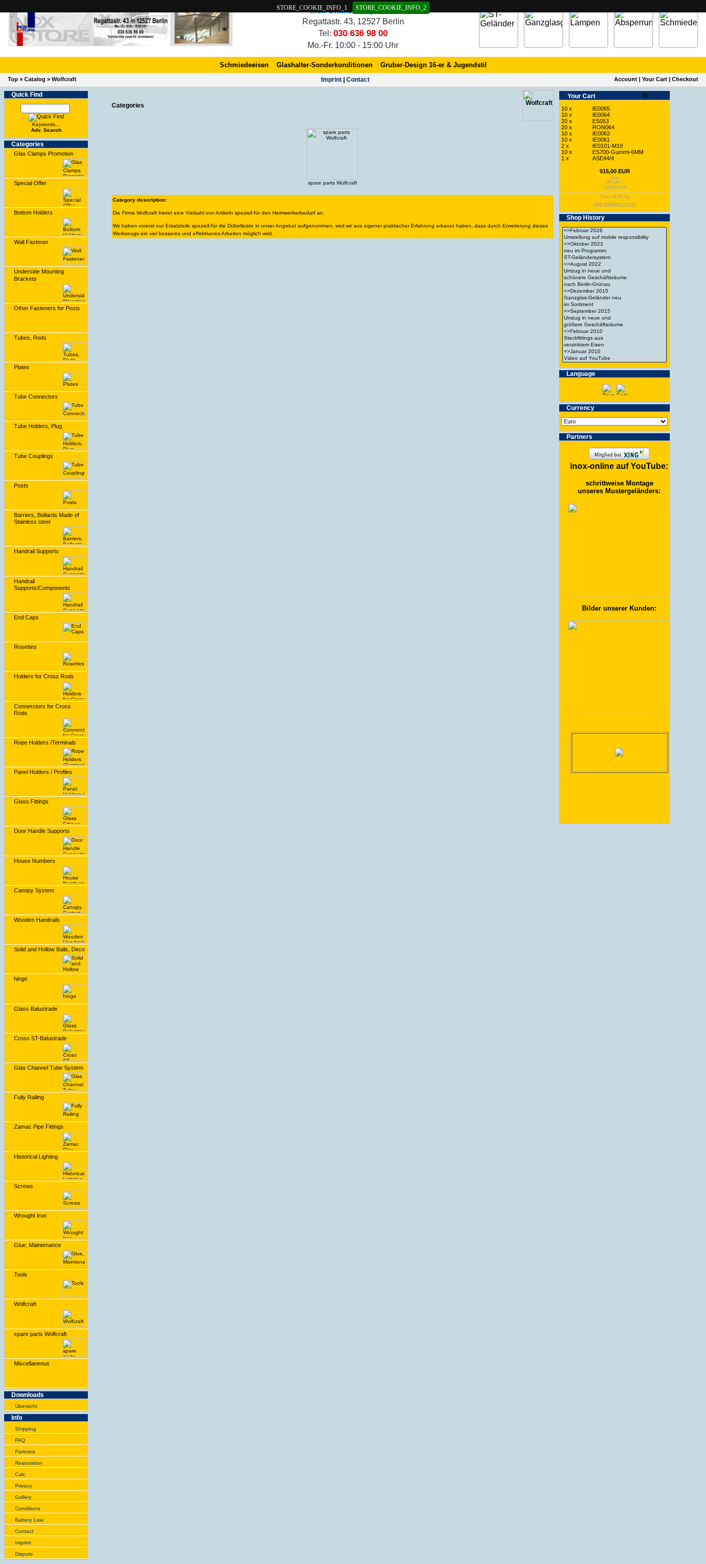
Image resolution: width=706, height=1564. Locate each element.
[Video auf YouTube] (614, 358)
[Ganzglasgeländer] (543, 28)
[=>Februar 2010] (614, 331)
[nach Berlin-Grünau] (614, 284)
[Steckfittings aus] (614, 338)
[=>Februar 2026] (614, 230)
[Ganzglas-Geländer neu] (614, 298)
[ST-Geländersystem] (614, 257)
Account (625, 79)
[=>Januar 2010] (614, 351)
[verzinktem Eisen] (614, 345)
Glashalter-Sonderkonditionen (325, 65)
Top (13, 79)
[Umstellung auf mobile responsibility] (614, 237)
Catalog (34, 79)
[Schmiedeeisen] (678, 28)
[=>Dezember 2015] (614, 291)
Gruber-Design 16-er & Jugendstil (433, 65)
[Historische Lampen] (588, 28)
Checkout (685, 79)
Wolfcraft (64, 79)
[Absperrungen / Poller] (633, 28)
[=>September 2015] (614, 311)
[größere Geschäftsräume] (614, 325)
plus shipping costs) (614, 203)
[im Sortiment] (614, 304)
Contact (358, 79)
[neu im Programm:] (614, 251)
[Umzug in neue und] (614, 271)
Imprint (331, 79)
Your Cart (654, 79)
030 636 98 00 (360, 33)
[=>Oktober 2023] (614, 244)
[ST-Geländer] (498, 28)
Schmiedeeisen (244, 65)
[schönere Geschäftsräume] (614, 278)
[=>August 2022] (614, 264)
